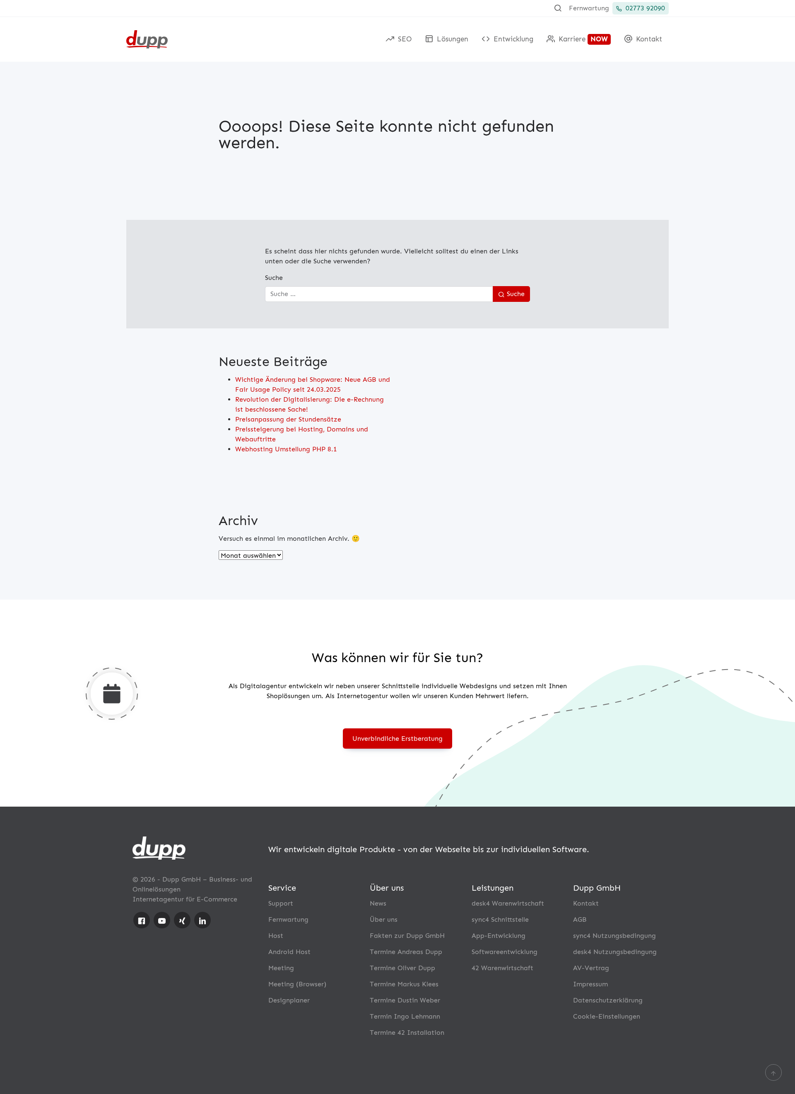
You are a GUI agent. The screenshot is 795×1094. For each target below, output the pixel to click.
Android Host (289, 952)
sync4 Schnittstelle (500, 919)
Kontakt (648, 39)
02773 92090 (644, 8)
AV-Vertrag (591, 968)
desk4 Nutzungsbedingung (615, 952)
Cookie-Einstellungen (606, 1016)
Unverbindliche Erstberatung (397, 738)
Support (280, 903)
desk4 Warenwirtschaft (508, 903)
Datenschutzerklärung (608, 1000)
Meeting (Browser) (297, 984)
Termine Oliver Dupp (402, 968)
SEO (404, 39)
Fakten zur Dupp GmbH (407, 936)
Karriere (582, 39)
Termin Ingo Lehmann (405, 1016)
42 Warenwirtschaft (502, 968)
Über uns (384, 919)
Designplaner (289, 1000)
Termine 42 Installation (407, 1032)
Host (275, 936)
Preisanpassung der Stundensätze (288, 419)
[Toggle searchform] (557, 8)
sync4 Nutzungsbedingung (614, 936)
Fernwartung (589, 8)
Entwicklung (512, 39)
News (378, 903)
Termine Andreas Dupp (406, 952)
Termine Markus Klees (404, 984)
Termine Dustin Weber (405, 1000)
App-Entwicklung (498, 936)
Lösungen (451, 39)
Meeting (281, 968)
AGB (580, 919)
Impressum (590, 984)
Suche (274, 278)
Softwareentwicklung (504, 952)
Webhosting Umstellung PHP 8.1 (286, 449)
